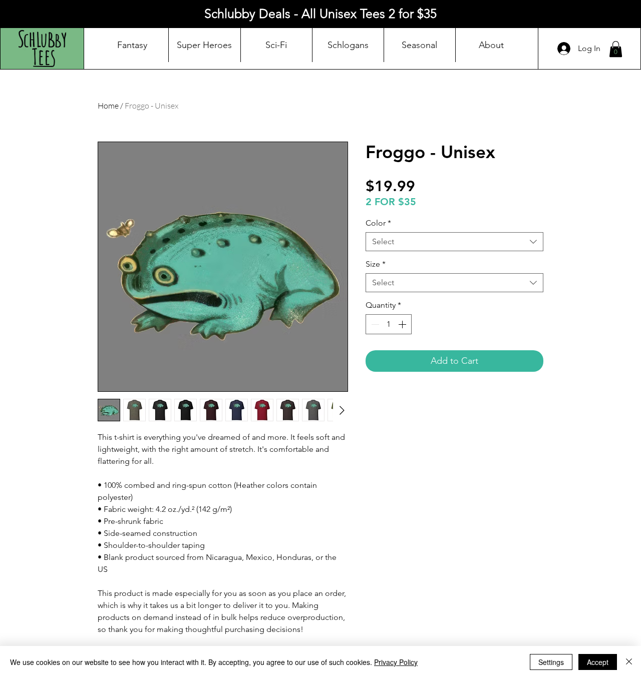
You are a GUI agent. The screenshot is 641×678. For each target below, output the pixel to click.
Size (376, 264)
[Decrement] (374, 324)
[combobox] (454, 241)
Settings (551, 662)
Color (378, 223)
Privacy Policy (396, 662)
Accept (597, 662)
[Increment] (403, 324)
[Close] (629, 662)
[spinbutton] (388, 324)
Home (108, 106)
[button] (615, 49)
